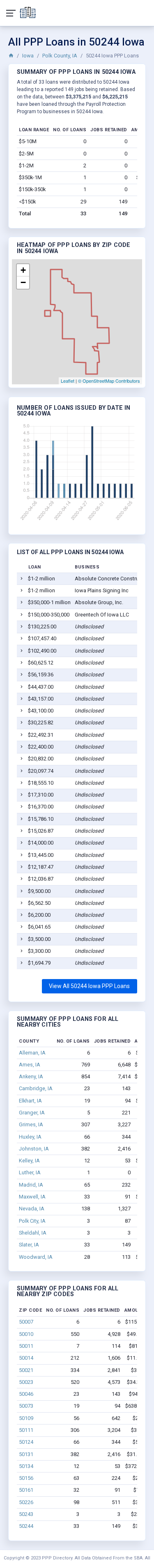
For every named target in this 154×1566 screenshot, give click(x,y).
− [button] (23, 282)
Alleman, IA (32, 1053)
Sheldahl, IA (32, 1233)
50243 (26, 1514)
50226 (26, 1502)
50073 (26, 1406)
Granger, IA (32, 1112)
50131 (26, 1454)
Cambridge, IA (36, 1088)
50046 (26, 1394)
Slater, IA (29, 1245)
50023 (26, 1382)
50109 (26, 1418)
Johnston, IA (34, 1149)
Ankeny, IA (31, 1076)
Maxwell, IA (32, 1197)
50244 (26, 1526)
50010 (26, 1334)
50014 (26, 1358)
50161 (26, 1490)
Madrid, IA (31, 1185)
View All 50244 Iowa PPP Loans (89, 986)
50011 (26, 1346)
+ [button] (23, 270)
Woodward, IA (36, 1257)
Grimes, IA (31, 1124)
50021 (26, 1370)
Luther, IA (30, 1172)
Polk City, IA (32, 1221)
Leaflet (67, 380)
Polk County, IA (59, 56)
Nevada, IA (31, 1208)
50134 (26, 1466)
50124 (26, 1442)
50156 (26, 1478)
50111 (26, 1430)
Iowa (28, 56)
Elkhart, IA (30, 1101)
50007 (26, 1322)
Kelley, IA (29, 1160)
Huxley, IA (30, 1137)
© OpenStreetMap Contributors (109, 380)
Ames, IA (29, 1065)
